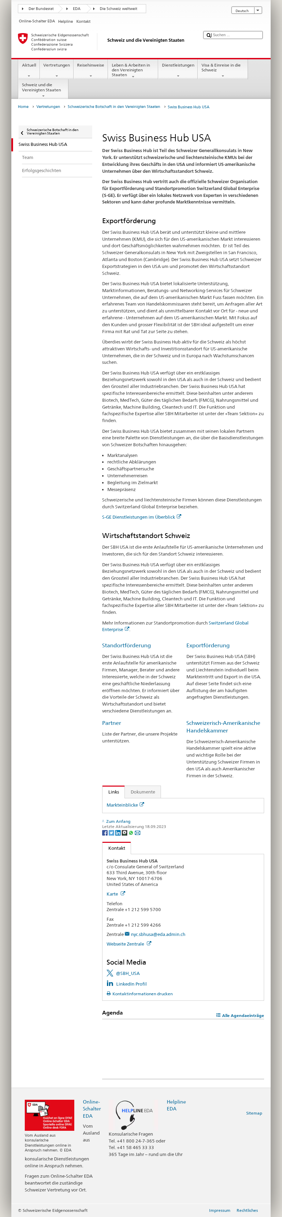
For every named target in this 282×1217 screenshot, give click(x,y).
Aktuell (29, 65)
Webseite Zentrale (126, 944)
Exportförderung (208, 645)
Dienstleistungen (178, 65)
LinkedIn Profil (131, 984)
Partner (111, 723)
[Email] (137, 832)
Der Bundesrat (41, 9)
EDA (76, 9)
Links (110, 792)
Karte (113, 894)
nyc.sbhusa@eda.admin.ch (158, 934)
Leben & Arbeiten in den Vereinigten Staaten (131, 70)
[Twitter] (112, 832)
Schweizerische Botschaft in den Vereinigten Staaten (114, 106)
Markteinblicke (122, 805)
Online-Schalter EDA (92, 1108)
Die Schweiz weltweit (118, 9)
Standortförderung (126, 645)
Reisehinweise (90, 65)
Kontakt (113, 848)
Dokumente (143, 792)
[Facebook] (105, 832)
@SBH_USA (128, 973)
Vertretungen (56, 65)
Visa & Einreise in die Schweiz (221, 67)
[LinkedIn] (118, 832)
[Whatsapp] (131, 832)
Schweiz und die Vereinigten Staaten (41, 87)
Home (23, 106)
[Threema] (125, 832)
